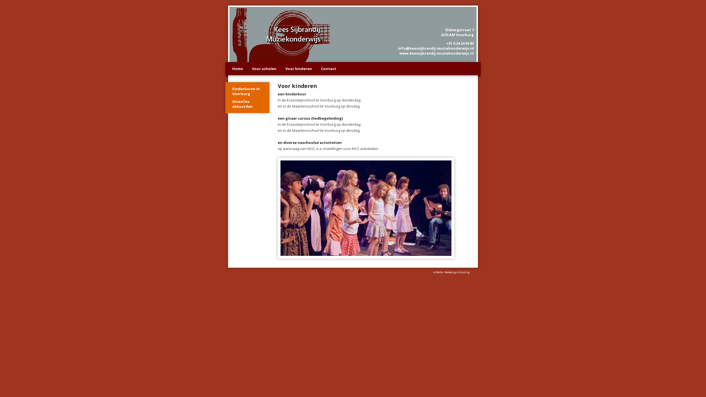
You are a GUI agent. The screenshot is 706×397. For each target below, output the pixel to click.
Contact (328, 68)
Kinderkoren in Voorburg (246, 91)
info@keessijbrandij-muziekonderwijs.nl (436, 48)
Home (237, 68)
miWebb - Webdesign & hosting (451, 272)
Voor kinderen (298, 68)
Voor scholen (264, 68)
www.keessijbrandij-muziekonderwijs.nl (436, 53)
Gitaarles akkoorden (242, 104)
